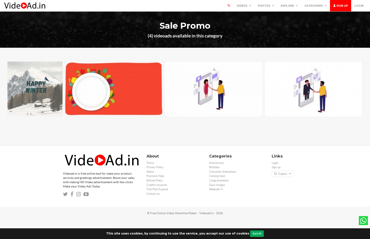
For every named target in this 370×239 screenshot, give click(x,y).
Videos (242, 5)
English (283, 173)
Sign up (342, 5)
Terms (150, 163)
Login (359, 5)
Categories (313, 5)
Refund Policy (154, 180)
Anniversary (216, 163)
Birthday (214, 167)
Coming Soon (217, 176)
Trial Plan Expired (157, 189)
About (150, 171)
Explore (288, 5)
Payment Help (155, 176)
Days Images (217, 185)
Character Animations (222, 171)
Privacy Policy (155, 167)
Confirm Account (156, 185)
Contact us (153, 193)
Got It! (256, 233)
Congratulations (219, 180)
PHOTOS (264, 5)
